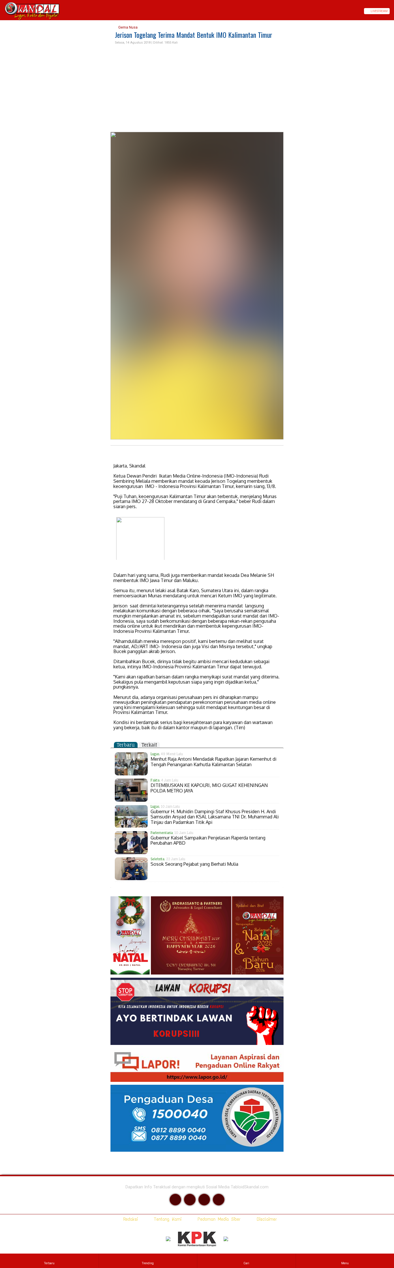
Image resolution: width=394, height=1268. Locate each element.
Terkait (149, 745)
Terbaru (126, 745)
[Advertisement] (197, 88)
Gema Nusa (127, 27)
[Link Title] (2, 11)
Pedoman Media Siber (218, 1219)
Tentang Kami (166, 1219)
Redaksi (129, 1219)
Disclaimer (265, 1219)
